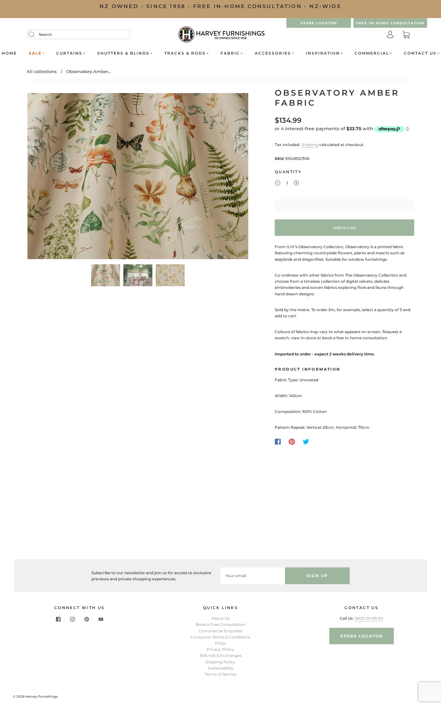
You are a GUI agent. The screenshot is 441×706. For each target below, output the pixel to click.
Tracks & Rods (185, 53)
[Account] (390, 35)
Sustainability (220, 668)
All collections (42, 71)
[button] (49, 177)
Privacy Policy (220, 649)
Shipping (309, 144)
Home (9, 53)
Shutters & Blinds (123, 53)
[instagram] (72, 619)
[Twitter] (306, 442)
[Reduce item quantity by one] (278, 184)
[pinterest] (86, 619)
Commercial (371, 53)
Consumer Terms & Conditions (220, 637)
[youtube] (101, 619)
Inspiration (323, 53)
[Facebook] (278, 442)
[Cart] (406, 35)
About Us (220, 618)
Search (45, 34)
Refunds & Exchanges (220, 655)
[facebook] (58, 619)
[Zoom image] (138, 177)
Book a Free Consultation (220, 624)
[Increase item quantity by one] (296, 184)
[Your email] (253, 575)
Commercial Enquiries (220, 630)
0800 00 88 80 (368, 618)
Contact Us (420, 53)
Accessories (273, 53)
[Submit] (35, 34)
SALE (35, 53)
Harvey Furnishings (42, 696)
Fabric (230, 53)
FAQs (220, 643)
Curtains (69, 53)
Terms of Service (220, 674)
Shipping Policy (220, 661)
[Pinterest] (292, 442)
